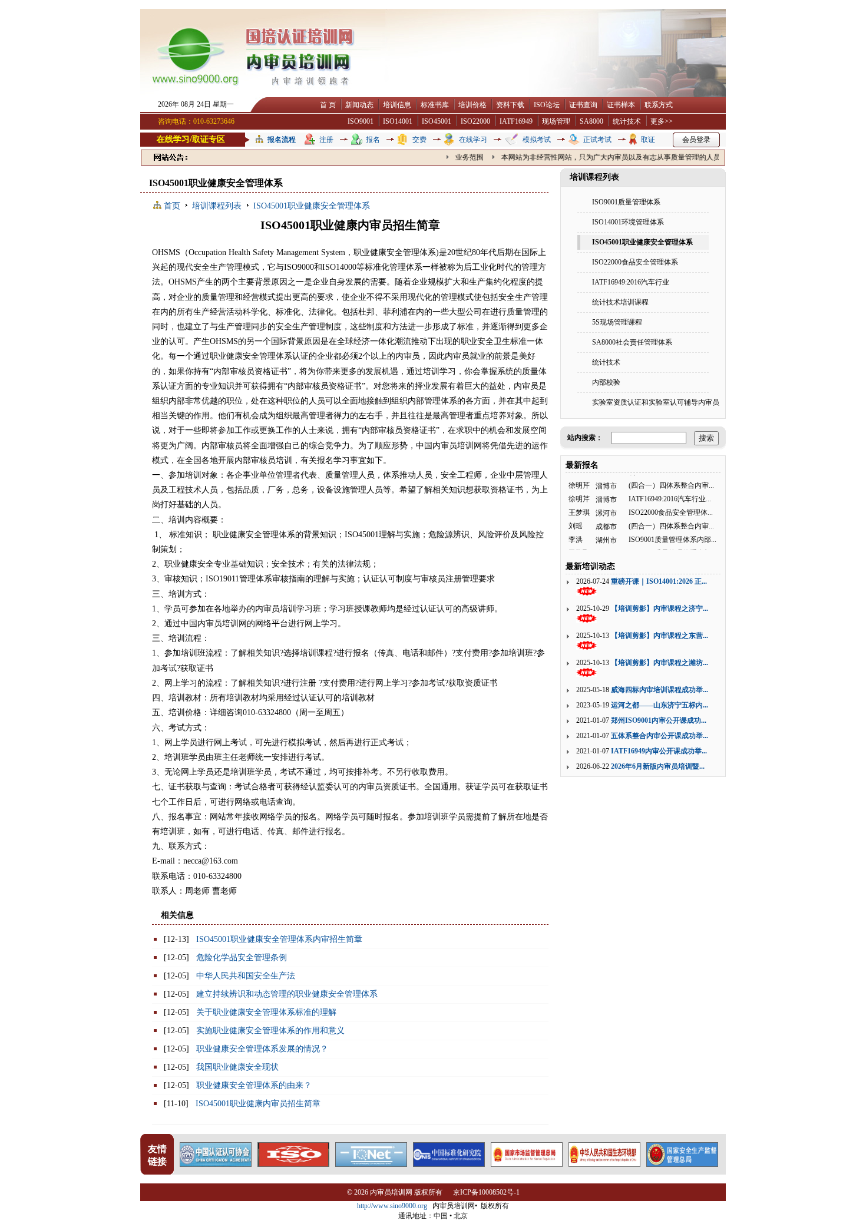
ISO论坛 (547, 105)
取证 (648, 139)
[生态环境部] (604, 1164)
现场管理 (556, 121)
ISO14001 (397, 121)
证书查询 (583, 105)
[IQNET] (371, 1164)
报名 (373, 139)
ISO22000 (475, 121)
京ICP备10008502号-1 (486, 1192)
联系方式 (658, 105)
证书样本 (621, 105)
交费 (419, 139)
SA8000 (591, 121)
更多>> (661, 121)
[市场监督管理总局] (526, 1164)
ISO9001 (360, 121)
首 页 (328, 105)
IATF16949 (516, 121)
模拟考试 (537, 139)
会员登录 (696, 139)
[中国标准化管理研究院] (449, 1164)
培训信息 (397, 105)
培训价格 (472, 105)
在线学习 (473, 139)
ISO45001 (436, 121)
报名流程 (281, 139)
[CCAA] (215, 1164)
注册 (326, 139)
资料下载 (510, 105)
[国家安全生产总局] (682, 1164)
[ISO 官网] (293, 1164)
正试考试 (597, 139)
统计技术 (627, 121)
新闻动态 (359, 105)
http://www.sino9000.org (392, 1206)
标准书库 (435, 105)
